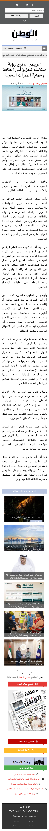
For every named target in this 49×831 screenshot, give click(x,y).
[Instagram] (16, 5)
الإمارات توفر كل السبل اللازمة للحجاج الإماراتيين (24, 779)
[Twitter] (27, 5)
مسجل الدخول (24, 677)
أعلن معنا (16, 821)
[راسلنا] (24, 20)
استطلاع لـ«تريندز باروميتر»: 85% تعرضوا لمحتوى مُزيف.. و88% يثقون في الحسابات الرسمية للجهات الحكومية (25, 607)
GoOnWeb (28, 816)
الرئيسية (41, 83)
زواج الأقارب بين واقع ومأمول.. (24, 793)
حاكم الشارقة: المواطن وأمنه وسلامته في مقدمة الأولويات (24, 789)
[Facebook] (32, 5)
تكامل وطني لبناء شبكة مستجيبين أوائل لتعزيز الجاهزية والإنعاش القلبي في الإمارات (24, 634)
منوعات (32, 83)
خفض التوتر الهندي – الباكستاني (24, 774)
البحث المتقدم (16, 15)
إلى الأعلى (23, 807)
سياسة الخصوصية (16, 826)
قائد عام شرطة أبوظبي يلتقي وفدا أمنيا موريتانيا (26, 662)
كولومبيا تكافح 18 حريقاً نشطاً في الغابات (25, 518)
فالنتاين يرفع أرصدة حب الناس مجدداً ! (24, 784)
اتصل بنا (31, 826)
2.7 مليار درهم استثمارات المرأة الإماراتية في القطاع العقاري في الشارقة (24, 548)
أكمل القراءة (36, 522)
